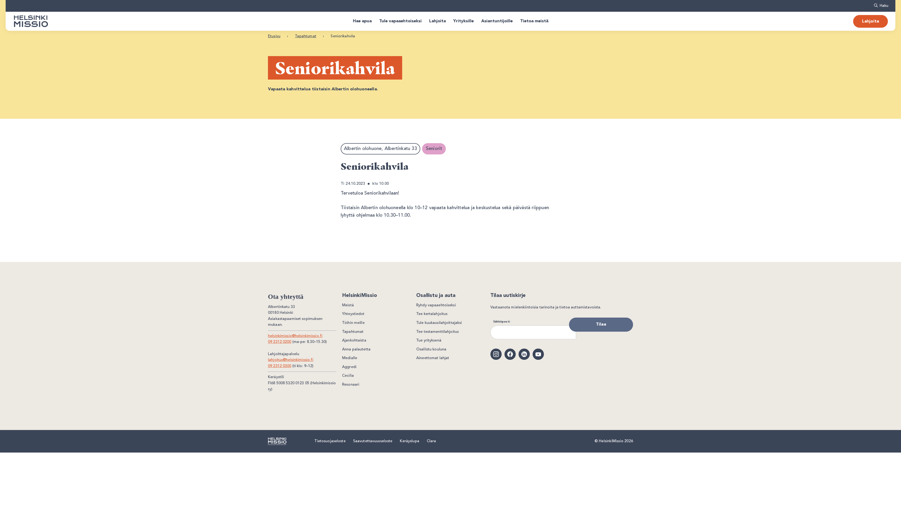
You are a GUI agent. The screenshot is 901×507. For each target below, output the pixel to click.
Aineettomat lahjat (432, 358)
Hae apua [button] (362, 21)
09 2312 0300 (279, 366)
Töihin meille (353, 323)
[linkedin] (524, 354)
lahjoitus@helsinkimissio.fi (290, 360)
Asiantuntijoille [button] (497, 21)
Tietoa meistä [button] (534, 21)
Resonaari (350, 385)
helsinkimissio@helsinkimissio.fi (295, 336)
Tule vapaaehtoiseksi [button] (400, 21)
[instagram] (496, 354)
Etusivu (274, 36)
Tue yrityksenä (428, 340)
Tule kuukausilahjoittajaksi (439, 323)
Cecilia (348, 376)
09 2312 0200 (279, 342)
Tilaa (601, 324)
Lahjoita (870, 21)
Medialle (349, 358)
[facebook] (510, 354)
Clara (431, 441)
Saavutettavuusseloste (373, 441)
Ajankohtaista (354, 340)
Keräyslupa (409, 441)
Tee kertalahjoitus (431, 314)
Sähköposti (501, 321)
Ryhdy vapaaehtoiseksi (436, 305)
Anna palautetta (356, 349)
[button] (881, 6)
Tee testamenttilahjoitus (437, 332)
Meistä (348, 305)
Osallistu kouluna (431, 349)
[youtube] (538, 354)
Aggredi (349, 367)
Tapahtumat (305, 36)
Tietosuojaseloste (330, 441)
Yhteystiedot (353, 314)
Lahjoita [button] (437, 21)
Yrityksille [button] (463, 21)
